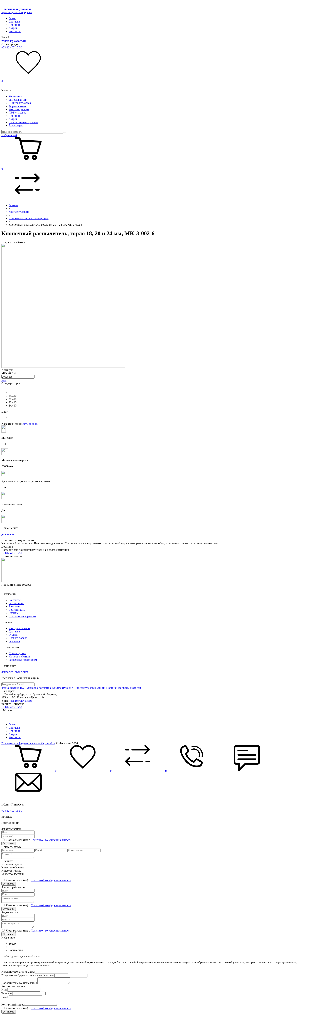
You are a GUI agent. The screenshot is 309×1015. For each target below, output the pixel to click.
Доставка (14, 21)
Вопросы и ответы (129, 687)
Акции (13, 27)
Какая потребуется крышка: (18, 971)
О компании (16, 603)
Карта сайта (48, 743)
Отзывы (13, 612)
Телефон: (7, 993)
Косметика (15, 96)
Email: (5, 997)
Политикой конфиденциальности (51, 839)
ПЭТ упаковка (17, 112)
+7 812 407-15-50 (11, 47)
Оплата (13, 634)
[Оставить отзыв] (247, 770)
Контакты (15, 31)
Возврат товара (18, 637)
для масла (7, 534)
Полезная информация (22, 616)
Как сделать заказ (19, 628)
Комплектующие (19, 109)
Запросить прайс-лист (14, 671)
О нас (12, 18)
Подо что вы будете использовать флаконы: (27, 975)
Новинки (14, 24)
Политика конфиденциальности (21, 743)
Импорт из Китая (19, 656)
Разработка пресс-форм (23, 659)
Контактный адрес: (13, 1004)
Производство (17, 653)
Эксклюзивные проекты (23, 122)
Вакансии (15, 606)
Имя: (4, 989)
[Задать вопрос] (28, 798)
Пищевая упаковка (20, 102)
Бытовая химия (18, 99)
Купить (3, 380)
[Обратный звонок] (193, 770)
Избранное (9, 135)
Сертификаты (17, 609)
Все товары (16, 125)
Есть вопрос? (30, 423)
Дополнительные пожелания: (19, 982)
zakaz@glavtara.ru (13, 41)
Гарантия (14, 641)
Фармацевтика (17, 106)
